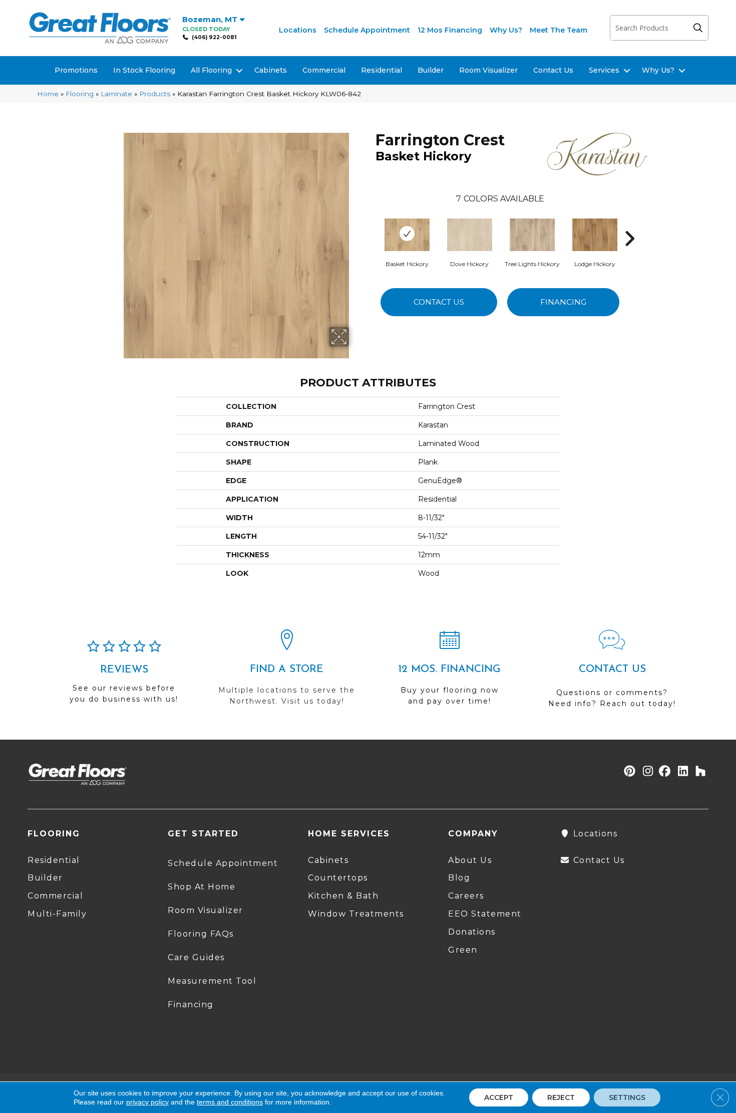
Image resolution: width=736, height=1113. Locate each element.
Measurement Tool (212, 981)
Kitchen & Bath (343, 896)
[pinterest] (628, 772)
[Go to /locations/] (286, 672)
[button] (700, 28)
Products (154, 94)
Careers (466, 896)
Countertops (338, 877)
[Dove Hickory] (470, 233)
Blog (459, 877)
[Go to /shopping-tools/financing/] (449, 672)
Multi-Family (57, 914)
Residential (381, 70)
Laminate (116, 94)
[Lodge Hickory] (595, 233)
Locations (297, 30)
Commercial (323, 70)
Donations (472, 932)
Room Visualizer (488, 70)
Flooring (80, 94)
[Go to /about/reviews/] (124, 676)
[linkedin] (680, 772)
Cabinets (270, 70)
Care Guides (196, 957)
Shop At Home (201, 887)
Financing (563, 302)
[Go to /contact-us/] (612, 673)
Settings (627, 1097)
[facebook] (663, 772)
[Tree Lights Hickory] (532, 233)
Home (48, 94)
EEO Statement (485, 914)
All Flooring (211, 70)
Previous (370, 223)
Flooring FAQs (201, 934)
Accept (498, 1097)
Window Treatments (356, 914)
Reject (561, 1097)
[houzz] (698, 772)
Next (629, 223)
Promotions (76, 70)
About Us (470, 860)
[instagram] (645, 772)
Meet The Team (558, 30)
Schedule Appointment (367, 30)
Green (463, 950)
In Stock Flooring (144, 70)
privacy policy (147, 1102)
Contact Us (553, 70)
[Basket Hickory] (407, 233)
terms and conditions (230, 1102)
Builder (431, 70)
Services (604, 70)
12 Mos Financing (450, 30)
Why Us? (506, 30)
